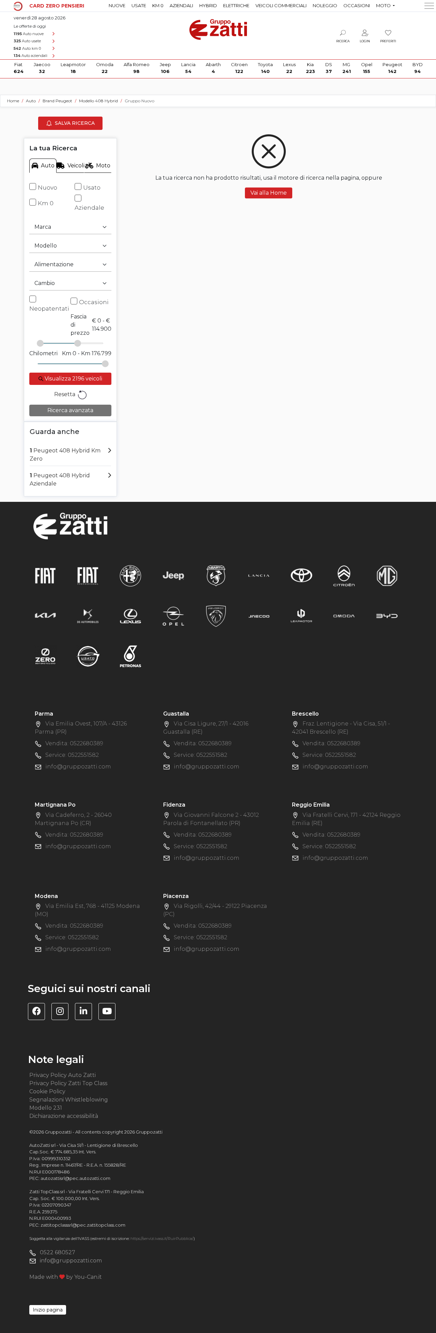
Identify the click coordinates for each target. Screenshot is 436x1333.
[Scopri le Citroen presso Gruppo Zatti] (344, 575)
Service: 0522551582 (72, 755)
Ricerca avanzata (70, 410)
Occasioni (356, 5)
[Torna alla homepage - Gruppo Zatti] (218, 26)
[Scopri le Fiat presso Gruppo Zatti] (45, 575)
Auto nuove (29, 33)
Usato (91, 187)
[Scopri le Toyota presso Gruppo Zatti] (301, 575)
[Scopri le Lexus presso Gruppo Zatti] (130, 615)
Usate (138, 5)
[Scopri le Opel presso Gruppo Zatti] (173, 615)
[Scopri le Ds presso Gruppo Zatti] (88, 615)
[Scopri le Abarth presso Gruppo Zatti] (216, 575)
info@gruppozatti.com (78, 766)
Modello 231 (45, 1108)
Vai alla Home (268, 193)
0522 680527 (57, 1252)
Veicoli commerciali (281, 5)
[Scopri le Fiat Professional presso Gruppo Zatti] (88, 575)
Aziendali (181, 5)
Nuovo (47, 187)
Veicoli (75, 165)
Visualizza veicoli (72, 378)
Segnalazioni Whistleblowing (68, 1099)
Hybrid (208, 5)
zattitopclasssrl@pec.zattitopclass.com (83, 1225)
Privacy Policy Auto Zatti (62, 1075)
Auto (47, 165)
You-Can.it (88, 1277)
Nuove (117, 5)
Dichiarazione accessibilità (63, 1116)
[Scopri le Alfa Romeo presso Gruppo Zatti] (130, 575)
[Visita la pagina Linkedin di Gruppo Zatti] (86, 1012)
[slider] (40, 343)
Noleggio (325, 5)
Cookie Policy (47, 1091)
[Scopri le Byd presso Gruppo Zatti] (387, 615)
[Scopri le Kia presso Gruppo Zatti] (45, 615)
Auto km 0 (27, 48)
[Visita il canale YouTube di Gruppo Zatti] (109, 1012)
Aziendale (89, 207)
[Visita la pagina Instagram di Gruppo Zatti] (62, 1012)
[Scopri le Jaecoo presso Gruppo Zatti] (259, 615)
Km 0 (158, 5)
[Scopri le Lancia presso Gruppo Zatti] (259, 575)
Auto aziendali (30, 55)
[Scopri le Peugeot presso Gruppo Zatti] (216, 615)
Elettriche (236, 5)
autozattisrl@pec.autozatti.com (75, 1178)
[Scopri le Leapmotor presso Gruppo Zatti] (301, 615)
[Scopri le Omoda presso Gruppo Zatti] (344, 615)
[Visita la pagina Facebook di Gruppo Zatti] (39, 1012)
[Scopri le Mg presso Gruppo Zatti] (387, 575)
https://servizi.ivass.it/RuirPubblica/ (161, 1238)
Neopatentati (49, 308)
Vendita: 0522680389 (74, 743)
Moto (103, 165)
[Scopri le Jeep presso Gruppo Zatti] (173, 575)
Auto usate (27, 41)
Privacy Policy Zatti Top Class (68, 1083)
